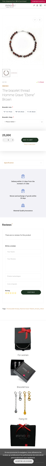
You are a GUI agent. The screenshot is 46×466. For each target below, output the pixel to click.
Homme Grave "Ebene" (27, 309)
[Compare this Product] (40, 20)
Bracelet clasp (7, 117)
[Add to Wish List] (35, 20)
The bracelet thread (12, 309)
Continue (31, 292)
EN (40, 5)
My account (37, 5)
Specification (9, 163)
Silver (42, 309)
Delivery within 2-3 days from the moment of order (23, 182)
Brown (37, 309)
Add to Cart (28, 140)
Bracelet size (7, 107)
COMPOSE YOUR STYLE (38, 1)
